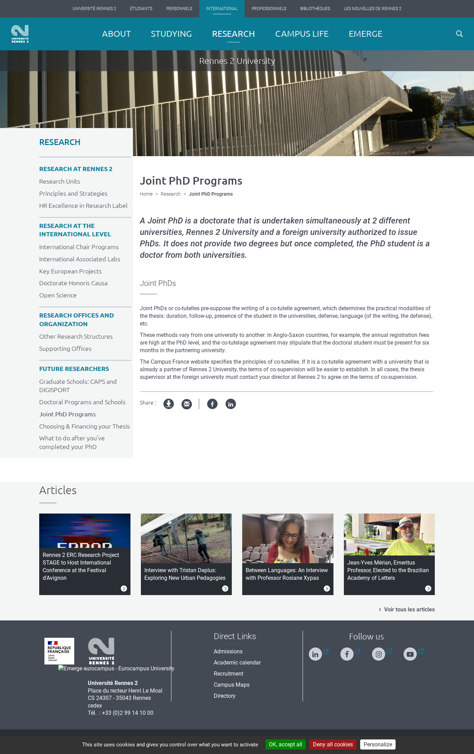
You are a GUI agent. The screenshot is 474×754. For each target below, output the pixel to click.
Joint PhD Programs (67, 413)
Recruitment (228, 673)
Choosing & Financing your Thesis (84, 426)
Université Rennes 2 (94, 8)
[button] (459, 34)
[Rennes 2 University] (101, 650)
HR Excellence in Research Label (83, 205)
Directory (225, 696)
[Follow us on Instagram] (382, 651)
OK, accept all (285, 744)
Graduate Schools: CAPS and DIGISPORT (78, 385)
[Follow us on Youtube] (414, 651)
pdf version (169, 409)
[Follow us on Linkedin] (319, 651)
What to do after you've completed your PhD (72, 442)
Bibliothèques (315, 8)
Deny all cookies (333, 744)
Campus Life (302, 34)
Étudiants (141, 8)
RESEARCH (60, 142)
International (222, 8)
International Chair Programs (79, 246)
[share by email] (186, 404)
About (116, 34)
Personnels (179, 8)
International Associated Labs (79, 258)
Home (146, 194)
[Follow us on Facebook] (350, 651)
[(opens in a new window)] (116, 668)
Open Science (58, 294)
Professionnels (269, 8)
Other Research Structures (76, 336)
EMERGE (365, 34)
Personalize (378, 744)
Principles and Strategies (73, 193)
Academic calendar (237, 662)
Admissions (228, 651)
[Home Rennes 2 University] (19, 34)
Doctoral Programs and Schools (82, 401)
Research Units (59, 181)
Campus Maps (231, 684)
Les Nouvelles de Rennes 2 (372, 8)
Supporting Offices (65, 348)
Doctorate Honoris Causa (73, 282)
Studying (171, 34)
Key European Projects (70, 271)
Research (233, 34)
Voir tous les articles (409, 609)
